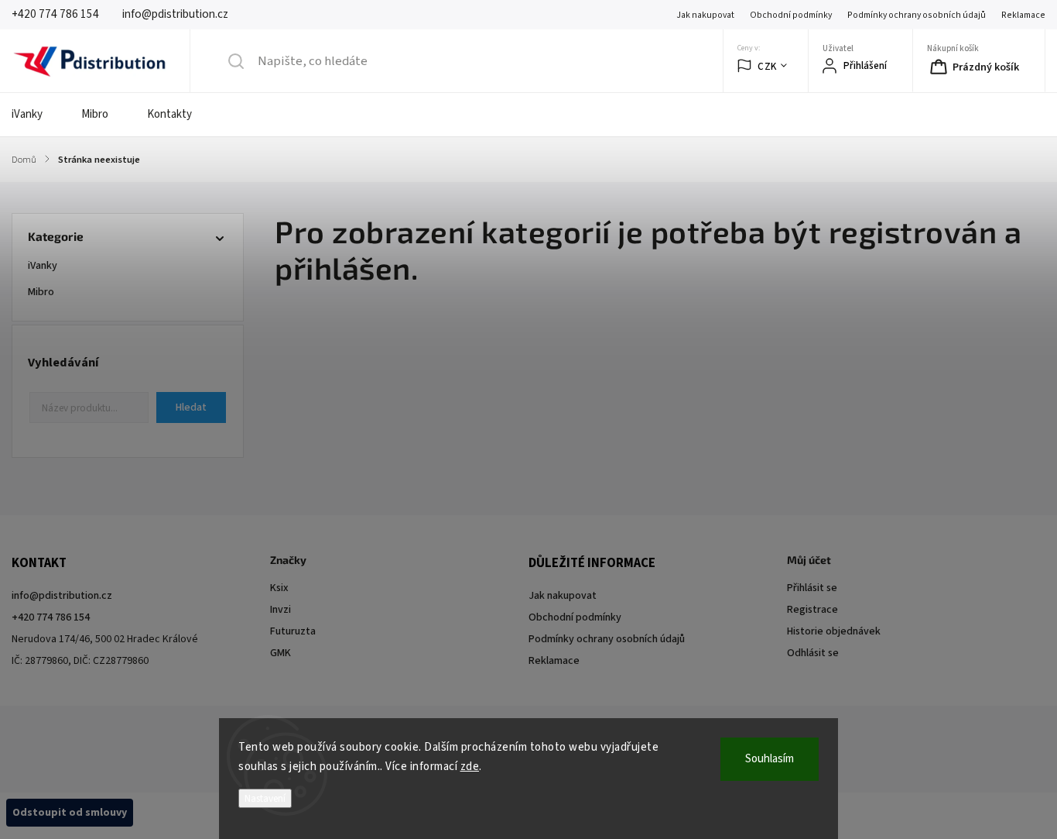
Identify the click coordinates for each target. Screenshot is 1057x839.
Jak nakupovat (705, 15)
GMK (280, 653)
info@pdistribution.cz (62, 595)
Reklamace (1023, 15)
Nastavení (265, 798)
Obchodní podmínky (791, 15)
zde (470, 766)
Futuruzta (293, 631)
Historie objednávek (834, 631)
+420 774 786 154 (51, 617)
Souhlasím (769, 759)
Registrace (812, 609)
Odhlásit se (813, 653)
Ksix (279, 588)
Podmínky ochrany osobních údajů (916, 15)
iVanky (43, 265)
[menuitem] (37, 114)
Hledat (191, 407)
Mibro (41, 292)
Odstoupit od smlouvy (69, 812)
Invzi (280, 609)
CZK (767, 66)
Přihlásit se (812, 588)
